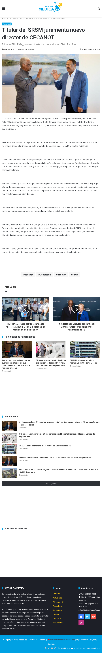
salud (75, 274)
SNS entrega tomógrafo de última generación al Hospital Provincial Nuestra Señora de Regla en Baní (51, 362)
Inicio (6, 18)
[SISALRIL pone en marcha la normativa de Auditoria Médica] (85, 349)
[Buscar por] (98, 9)
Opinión (56, 614)
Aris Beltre (8, 49)
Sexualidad (57, 606)
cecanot (29, 274)
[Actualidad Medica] (51, 8)
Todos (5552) (51, 484)
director (61, 274)
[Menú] (3, 9)
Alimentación (58, 602)
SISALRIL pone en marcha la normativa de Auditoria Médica (45, 446)
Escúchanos (58, 623)
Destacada (45, 274)
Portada (56, 594)
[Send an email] (13, 49)
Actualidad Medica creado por (62, 640)
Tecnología (57, 610)
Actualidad (14, 18)
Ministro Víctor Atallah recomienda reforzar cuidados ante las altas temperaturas (55, 458)
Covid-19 (57, 618)
